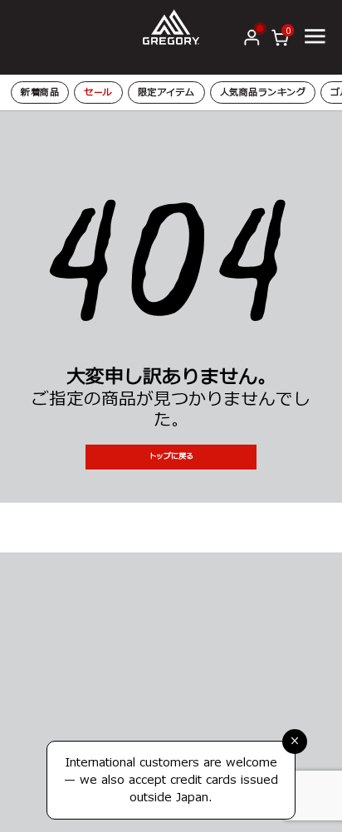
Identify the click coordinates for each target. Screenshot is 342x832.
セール (98, 92)
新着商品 (40, 92)
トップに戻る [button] (171, 456)
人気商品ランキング (263, 92)
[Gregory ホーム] (171, 26)
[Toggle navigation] (315, 36)
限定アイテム (166, 92)
